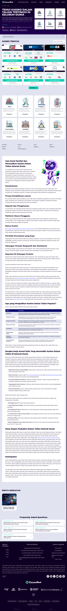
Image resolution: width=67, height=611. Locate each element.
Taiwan (4, 149)
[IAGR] (6, 594)
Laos (19, 146)
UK (50, 283)
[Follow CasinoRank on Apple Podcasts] (63, 581)
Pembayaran (48, 2)
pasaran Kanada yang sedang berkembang (25, 278)
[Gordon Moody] (34, 594)
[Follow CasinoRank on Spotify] (60, 581)
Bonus (41, 2)
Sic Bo (7, 558)
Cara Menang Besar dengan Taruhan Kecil (32, 556)
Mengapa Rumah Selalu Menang (32, 552)
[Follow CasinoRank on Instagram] (50, 581)
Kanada (4, 146)
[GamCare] (22, 594)
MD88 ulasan (54, 62)
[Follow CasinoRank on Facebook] (47, 581)
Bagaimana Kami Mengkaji (55, 557)
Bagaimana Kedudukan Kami (57, 561)
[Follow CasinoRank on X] (53, 581)
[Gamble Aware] (51, 594)
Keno (7, 556)
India (35, 144)
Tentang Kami (57, 552)
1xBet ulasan (33, 62)
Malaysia (36, 146)
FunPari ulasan (12, 82)
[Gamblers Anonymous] (13, 594)
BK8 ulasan (33, 82)
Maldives (51, 146)
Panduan (57, 2)
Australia (4, 144)
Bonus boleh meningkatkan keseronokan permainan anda (19, 228)
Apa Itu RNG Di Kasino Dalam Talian (32, 559)
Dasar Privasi (58, 564)
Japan (50, 144)
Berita (63, 2)
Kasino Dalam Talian (23, 2)
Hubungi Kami (57, 554)
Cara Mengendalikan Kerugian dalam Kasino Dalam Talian (31, 562)
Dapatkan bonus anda (12, 60)
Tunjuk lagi (32, 87)
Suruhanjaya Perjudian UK (33, 376)
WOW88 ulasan (54, 82)
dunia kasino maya (24, 299)
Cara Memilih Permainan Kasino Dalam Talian (32, 554)
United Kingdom (22, 149)
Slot (7, 560)
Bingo (7, 553)
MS (3, 581)
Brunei (19, 144)
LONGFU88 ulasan (12, 62)
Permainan (34, 2)
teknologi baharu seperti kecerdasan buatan (49, 439)
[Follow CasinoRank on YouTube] (56, 581)
